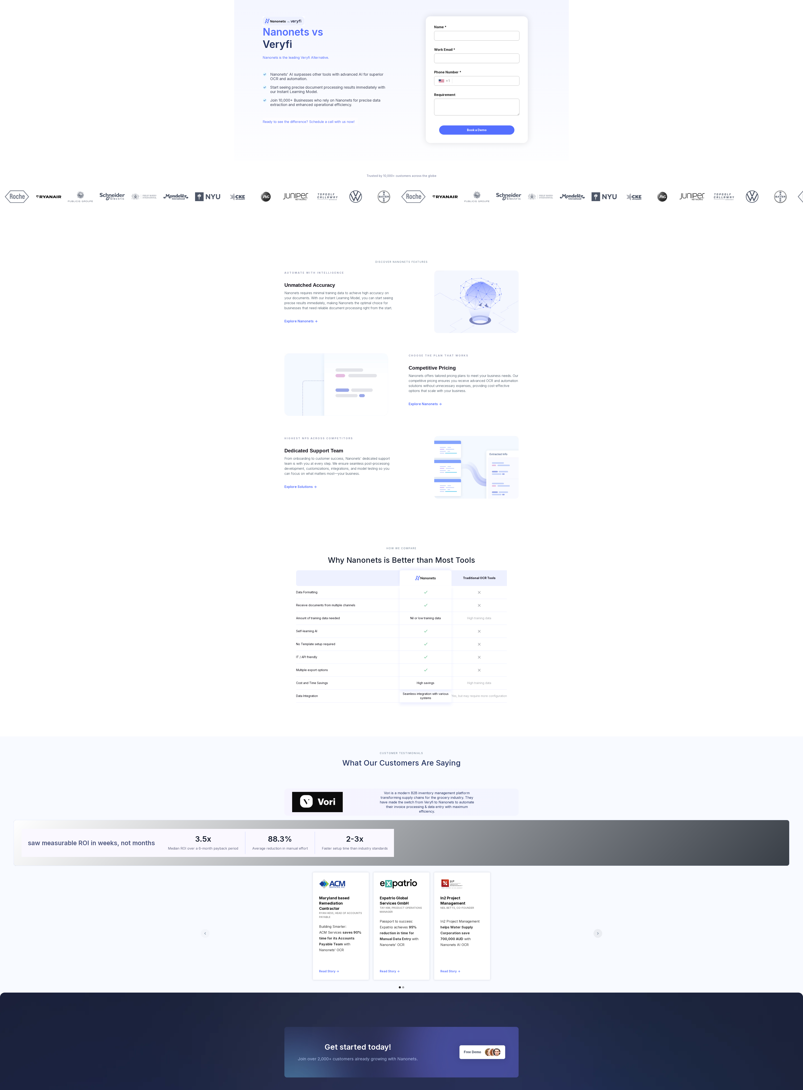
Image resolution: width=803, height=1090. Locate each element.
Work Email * (444, 49)
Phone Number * (447, 72)
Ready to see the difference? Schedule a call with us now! (308, 122)
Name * (440, 27)
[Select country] (441, 81)
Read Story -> (329, 971)
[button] (205, 933)
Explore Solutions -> (300, 487)
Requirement (444, 95)
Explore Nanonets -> (301, 321)
